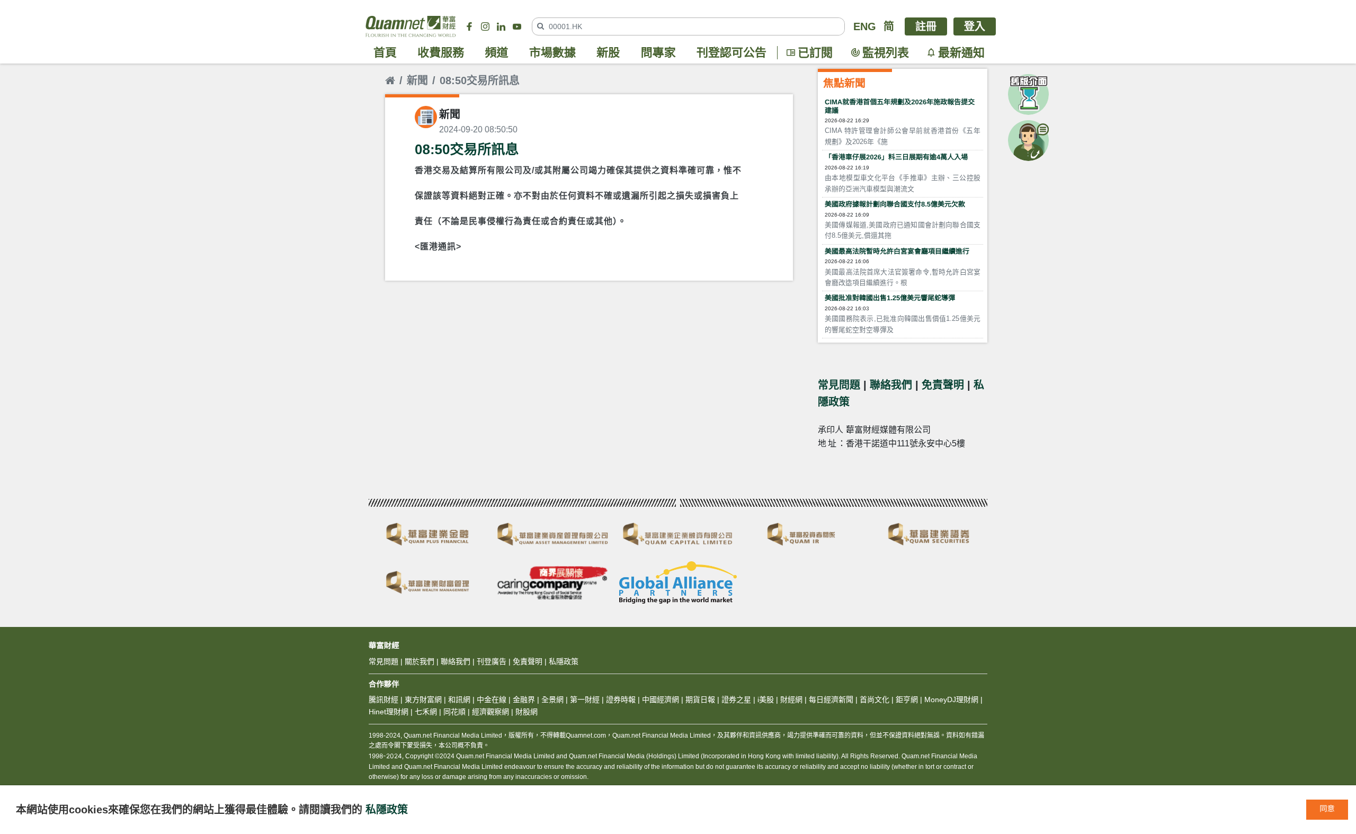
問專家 (658, 52)
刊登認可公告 (731, 52)
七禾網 (426, 711)
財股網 (526, 711)
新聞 (417, 80)
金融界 (524, 699)
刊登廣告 (491, 661)
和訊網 (459, 699)
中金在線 (491, 699)
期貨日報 (700, 699)
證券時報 (621, 699)
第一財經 (585, 699)
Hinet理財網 (388, 711)
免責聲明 (943, 385)
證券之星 (735, 699)
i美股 (764, 699)
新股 (608, 52)
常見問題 (839, 385)
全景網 (552, 699)
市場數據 (552, 52)
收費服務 (440, 52)
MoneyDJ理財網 (951, 699)
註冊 (925, 26)
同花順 (454, 711)
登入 (974, 26)
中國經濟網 (660, 699)
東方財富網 (423, 699)
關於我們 (419, 661)
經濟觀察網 (490, 711)
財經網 (791, 699)
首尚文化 (874, 699)
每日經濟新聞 (831, 699)
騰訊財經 (383, 699)
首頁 (385, 52)
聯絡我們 (891, 385)
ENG (864, 26)
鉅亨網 (907, 699)
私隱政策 (386, 809)
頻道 (496, 52)
